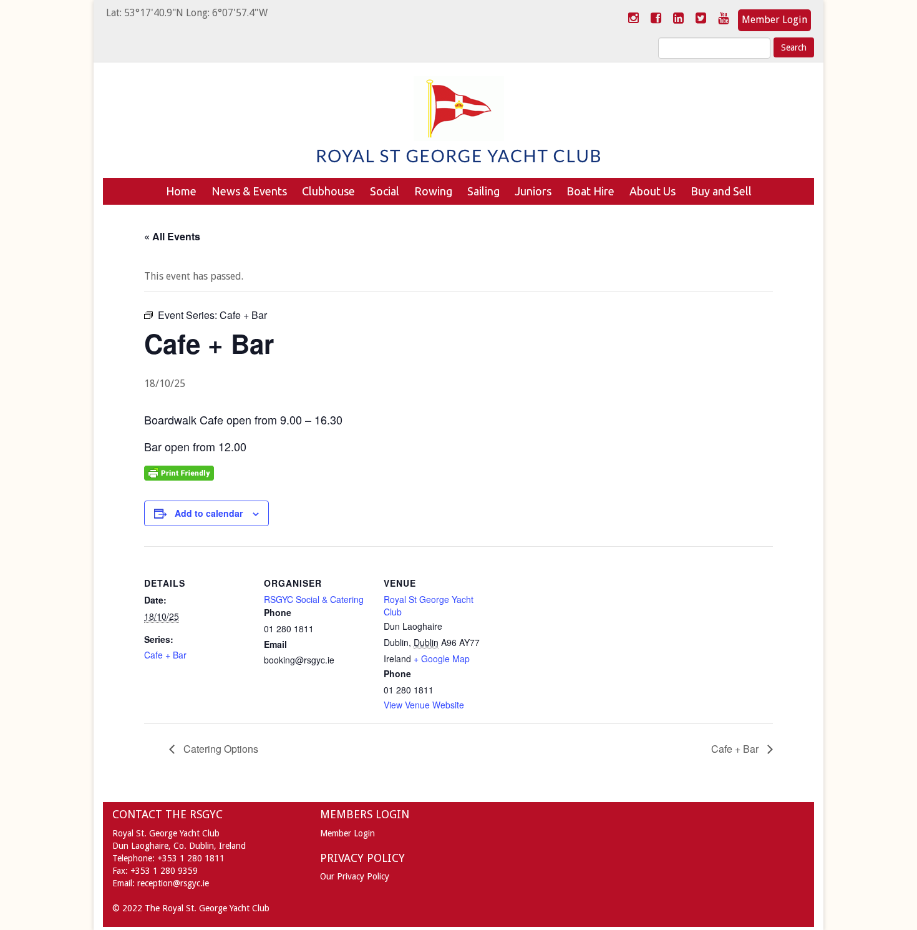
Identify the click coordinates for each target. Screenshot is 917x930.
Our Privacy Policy (354, 876)
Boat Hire (590, 191)
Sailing (483, 191)
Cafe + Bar (165, 655)
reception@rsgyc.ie (173, 883)
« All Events (172, 236)
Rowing (433, 191)
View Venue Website (424, 704)
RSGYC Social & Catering (314, 599)
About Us (652, 191)
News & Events (249, 191)
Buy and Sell (721, 191)
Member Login (774, 20)
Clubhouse (328, 191)
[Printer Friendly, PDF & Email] (179, 472)
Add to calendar (209, 513)
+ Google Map (442, 658)
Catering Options (219, 749)
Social (384, 191)
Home (181, 191)
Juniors (533, 191)
